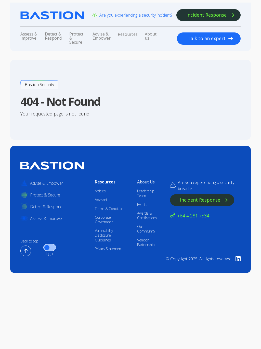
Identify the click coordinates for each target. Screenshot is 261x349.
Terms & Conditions (110, 208)
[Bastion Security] (52, 15)
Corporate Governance (104, 219)
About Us (145, 182)
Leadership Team (145, 193)
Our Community (146, 229)
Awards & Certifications (147, 215)
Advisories (102, 199)
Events (142, 204)
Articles (100, 191)
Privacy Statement (108, 249)
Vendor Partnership (146, 242)
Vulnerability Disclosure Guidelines (104, 235)
